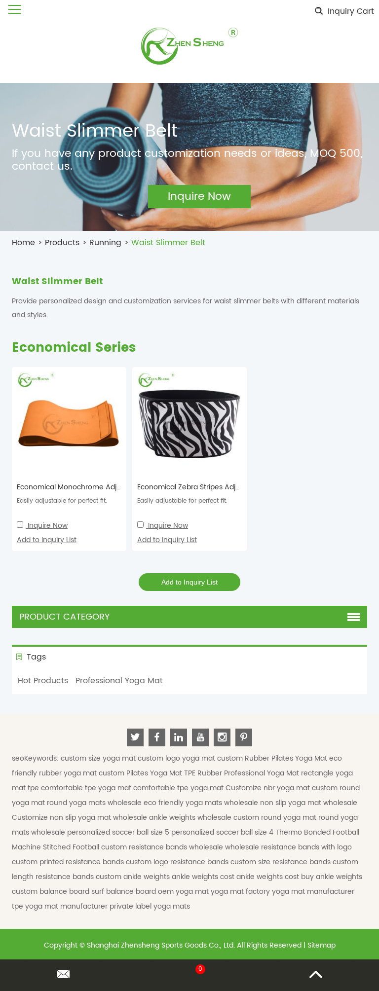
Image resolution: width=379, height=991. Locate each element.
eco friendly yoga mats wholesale (202, 802)
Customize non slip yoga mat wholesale (80, 817)
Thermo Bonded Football (317, 832)
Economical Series (74, 348)
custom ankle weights (134, 876)
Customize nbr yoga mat (269, 788)
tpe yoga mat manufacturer (61, 906)
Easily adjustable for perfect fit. (62, 501)
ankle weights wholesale (191, 817)
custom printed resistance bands (69, 862)
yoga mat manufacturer (313, 891)
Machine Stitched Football (56, 847)
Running (105, 242)
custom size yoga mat (99, 758)
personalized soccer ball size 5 (119, 832)
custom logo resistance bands (178, 862)
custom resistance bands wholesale (163, 847)
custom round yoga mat (275, 817)
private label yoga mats (150, 906)
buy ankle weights (331, 876)
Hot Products (43, 680)
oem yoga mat (184, 891)
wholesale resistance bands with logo (288, 847)
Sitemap (321, 945)
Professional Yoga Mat (119, 680)
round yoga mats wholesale (95, 802)
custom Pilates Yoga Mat (141, 773)
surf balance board (124, 891)
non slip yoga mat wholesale (308, 802)
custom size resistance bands (281, 862)
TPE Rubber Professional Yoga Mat (242, 773)
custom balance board (51, 891)
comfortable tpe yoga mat (87, 788)
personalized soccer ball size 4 (223, 832)
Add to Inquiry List (46, 540)
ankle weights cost (204, 876)
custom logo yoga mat (177, 758)
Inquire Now (48, 525)
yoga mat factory (241, 891)
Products (62, 242)
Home (23, 242)
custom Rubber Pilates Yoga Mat (273, 758)
